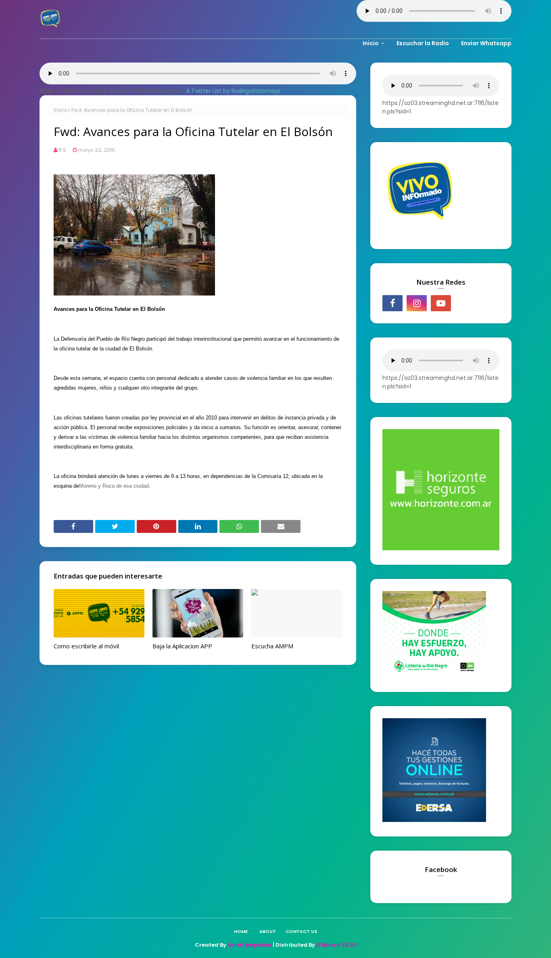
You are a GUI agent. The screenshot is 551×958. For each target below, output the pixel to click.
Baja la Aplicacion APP (182, 646)
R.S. (62, 150)
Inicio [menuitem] (371, 43)
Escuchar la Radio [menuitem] (423, 43)
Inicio (60, 110)
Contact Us (301, 931)
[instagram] (417, 303)
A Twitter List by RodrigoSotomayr (233, 91)
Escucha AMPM (272, 646)
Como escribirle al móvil (86, 646)
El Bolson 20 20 (336, 945)
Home (241, 931)
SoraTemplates (249, 945)
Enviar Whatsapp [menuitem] (486, 43)
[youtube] (441, 303)
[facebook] (392, 303)
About (267, 931)
